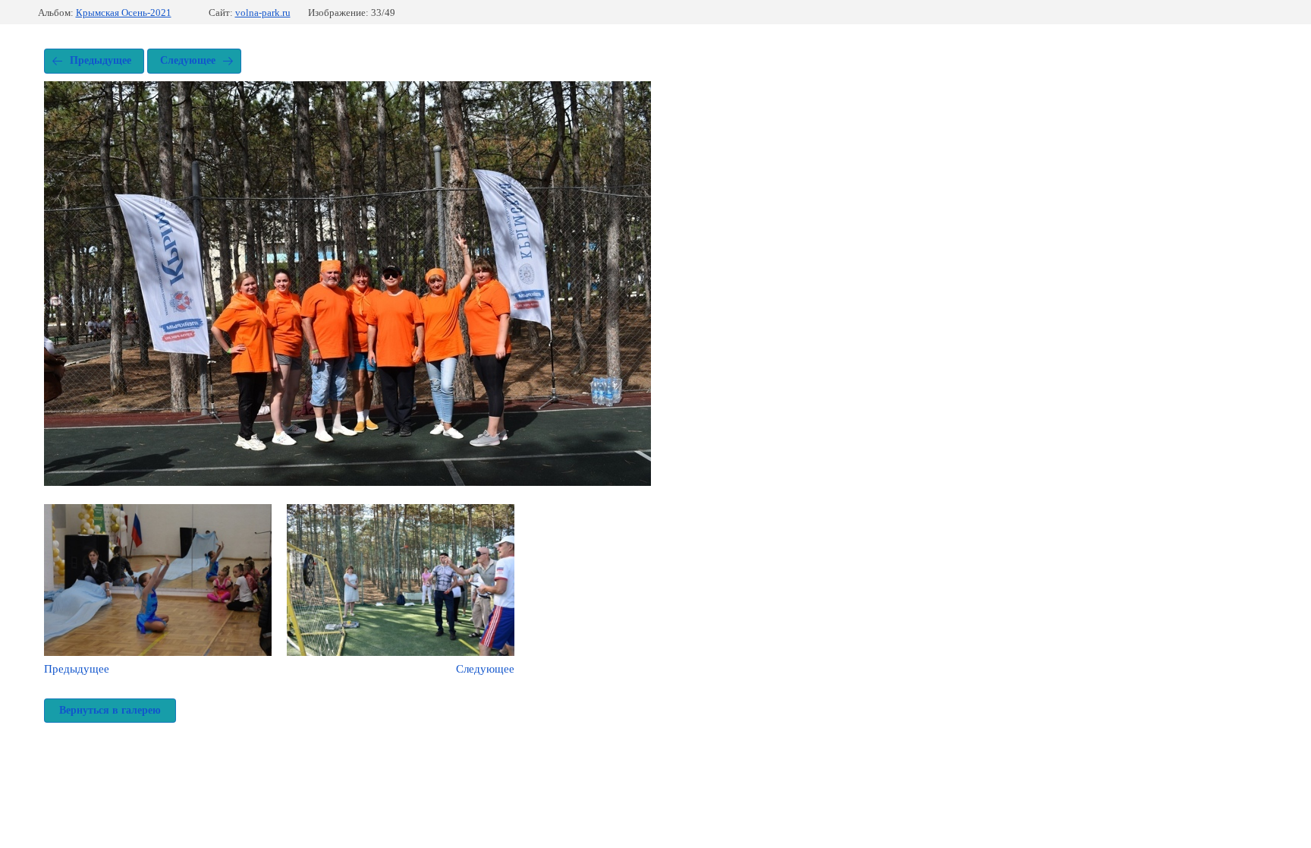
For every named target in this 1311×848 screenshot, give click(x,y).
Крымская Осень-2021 (123, 12)
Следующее (187, 60)
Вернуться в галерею (110, 710)
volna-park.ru (263, 12)
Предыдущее (100, 60)
